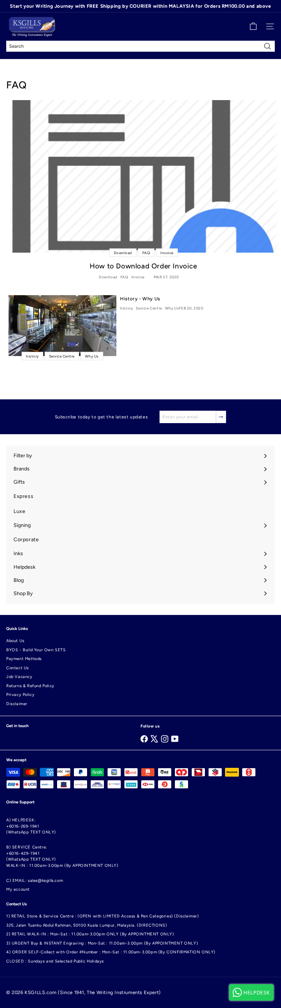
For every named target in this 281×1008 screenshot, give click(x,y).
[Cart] (253, 26)
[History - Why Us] (62, 325)
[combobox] (140, 46)
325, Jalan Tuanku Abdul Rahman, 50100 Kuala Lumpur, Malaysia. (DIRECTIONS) (86, 925)
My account (18, 889)
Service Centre (149, 308)
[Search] (267, 46)
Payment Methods (24, 658)
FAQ (124, 277)
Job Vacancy (19, 676)
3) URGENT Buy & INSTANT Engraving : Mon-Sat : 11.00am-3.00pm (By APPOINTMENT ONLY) (102, 943)
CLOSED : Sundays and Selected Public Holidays (55, 961)
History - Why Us (140, 298)
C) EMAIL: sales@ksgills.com (34, 880)
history (126, 308)
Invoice (138, 277)
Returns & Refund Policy (30, 685)
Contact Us (17, 668)
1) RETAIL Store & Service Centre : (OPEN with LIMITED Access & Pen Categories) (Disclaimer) (102, 916)
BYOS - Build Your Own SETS (36, 650)
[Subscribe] (221, 417)
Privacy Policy (20, 694)
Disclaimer (16, 703)
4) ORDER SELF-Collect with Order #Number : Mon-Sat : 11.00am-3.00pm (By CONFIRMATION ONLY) (111, 952)
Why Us (172, 308)
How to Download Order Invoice (143, 266)
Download (108, 277)
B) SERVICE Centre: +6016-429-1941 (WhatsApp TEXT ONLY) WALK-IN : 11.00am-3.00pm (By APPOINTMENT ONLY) (62, 856)
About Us (15, 640)
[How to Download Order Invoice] (143, 176)
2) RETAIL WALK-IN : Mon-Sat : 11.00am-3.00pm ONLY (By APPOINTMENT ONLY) (90, 934)
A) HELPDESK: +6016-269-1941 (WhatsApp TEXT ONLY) (31, 826)
